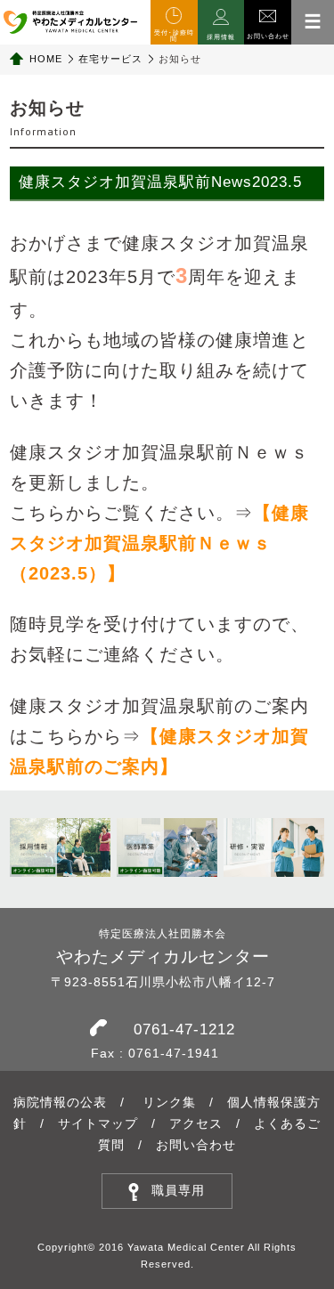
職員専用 (178, 1190)
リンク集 (169, 1102)
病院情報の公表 (60, 1102)
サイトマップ (98, 1123)
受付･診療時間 (174, 35)
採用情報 (221, 37)
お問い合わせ (268, 36)
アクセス (196, 1123)
